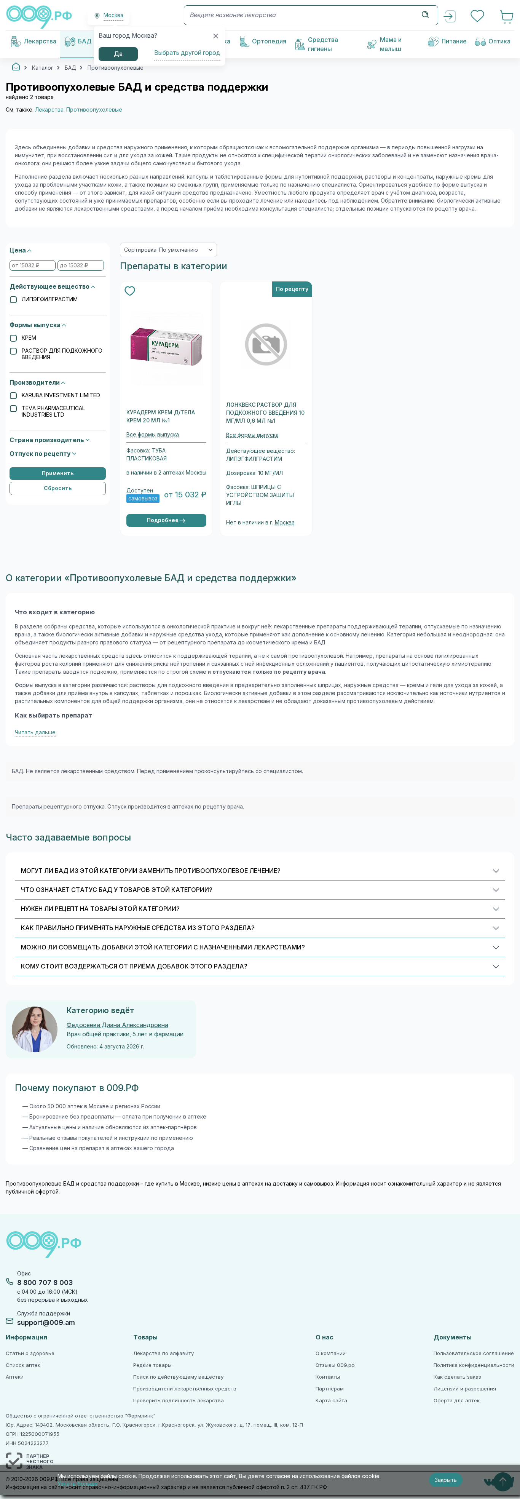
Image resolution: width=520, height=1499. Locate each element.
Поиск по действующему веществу (178, 1377)
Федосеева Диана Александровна (117, 1025)
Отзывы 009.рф (335, 1365)
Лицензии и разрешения (465, 1389)
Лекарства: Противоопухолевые (78, 110)
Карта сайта (331, 1400)
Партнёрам (330, 1389)
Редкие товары (152, 1365)
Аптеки (15, 1377)
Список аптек (23, 1365)
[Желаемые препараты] (478, 17)
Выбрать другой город (187, 53)
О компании (331, 1353)
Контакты (328, 1377)
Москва (285, 522)
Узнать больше (77, 1484)
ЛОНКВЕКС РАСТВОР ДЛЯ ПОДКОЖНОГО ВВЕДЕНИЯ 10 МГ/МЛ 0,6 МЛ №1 (265, 413)
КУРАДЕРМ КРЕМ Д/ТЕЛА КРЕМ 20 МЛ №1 (160, 416)
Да (118, 54)
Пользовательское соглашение (474, 1353)
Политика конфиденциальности (474, 1365)
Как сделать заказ (457, 1377)
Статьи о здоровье (30, 1353)
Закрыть (446, 1480)
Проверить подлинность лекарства (178, 1400)
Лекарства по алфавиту (163, 1353)
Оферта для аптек (457, 1400)
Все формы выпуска (152, 434)
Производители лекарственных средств (184, 1389)
